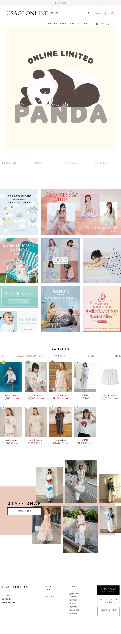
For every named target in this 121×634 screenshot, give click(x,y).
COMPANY (6, 599)
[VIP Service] (108, 590)
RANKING (75, 23)
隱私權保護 (74, 610)
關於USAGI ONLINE (75, 595)
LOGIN (97, 13)
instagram (102, 23)
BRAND (63, 23)
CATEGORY (51, 23)
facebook (97, 23)
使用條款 (73, 613)
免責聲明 (73, 606)
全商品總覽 (49, 596)
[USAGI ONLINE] (27, 13)
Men (91, 355)
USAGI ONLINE (16, 587)
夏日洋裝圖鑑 (60, 3)
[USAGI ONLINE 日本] (108, 611)
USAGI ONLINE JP (9, 602)
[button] (19, 3)
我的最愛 (105, 13)
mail (107, 23)
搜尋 (87, 13)
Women (60, 355)
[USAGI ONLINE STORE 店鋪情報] (108, 600)
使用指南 (73, 600)
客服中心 (73, 603)
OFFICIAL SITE (8, 595)
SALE (85, 23)
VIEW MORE (24, 511)
